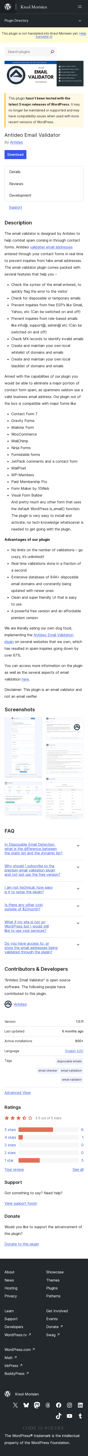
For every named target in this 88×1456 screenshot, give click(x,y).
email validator (72, 1079)
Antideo (16, 142)
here (25, 679)
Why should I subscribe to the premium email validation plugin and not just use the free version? (32, 870)
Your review (14, 1169)
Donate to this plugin (22, 1244)
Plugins (52, 1288)
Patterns (53, 1296)
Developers (14, 1326)
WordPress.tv (18, 1335)
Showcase (55, 1272)
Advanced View (18, 1092)
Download (15, 154)
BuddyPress (17, 1373)
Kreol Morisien (27, 1394)
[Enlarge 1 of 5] (36, 723)
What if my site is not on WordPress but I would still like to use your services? (27, 926)
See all (78, 1169)
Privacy (11, 1296)
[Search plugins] (52, 51)
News (9, 1280)
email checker (47, 1070)
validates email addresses (51, 247)
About (9, 1272)
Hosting (11, 1288)
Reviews (16, 183)
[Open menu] (81, 7)
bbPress (14, 1365)
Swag (53, 1335)
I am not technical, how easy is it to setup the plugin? (29, 889)
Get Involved (57, 1311)
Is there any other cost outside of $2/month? (24, 907)
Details (15, 172)
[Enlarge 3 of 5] (77, 723)
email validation (71, 1070)
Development (20, 195)
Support (15, 207)
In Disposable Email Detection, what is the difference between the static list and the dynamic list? (34, 848)
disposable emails (69, 1061)
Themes (53, 1280)
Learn (9, 1311)
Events (52, 1319)
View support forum (21, 1203)
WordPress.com (20, 1349)
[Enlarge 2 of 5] (36, 787)
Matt (11, 1357)
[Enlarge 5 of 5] (77, 783)
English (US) (74, 1051)
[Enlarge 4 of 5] (77, 749)
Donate (54, 1326)
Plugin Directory (16, 20)
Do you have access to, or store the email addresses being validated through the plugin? (31, 947)
